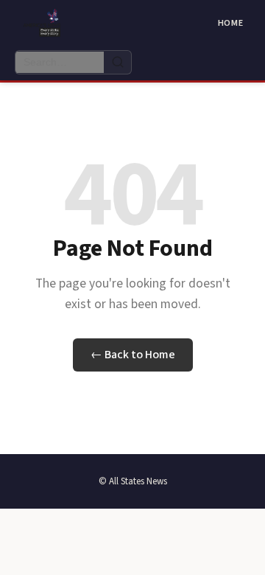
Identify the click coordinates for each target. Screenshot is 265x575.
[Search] (117, 62)
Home (231, 23)
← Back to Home (133, 354)
